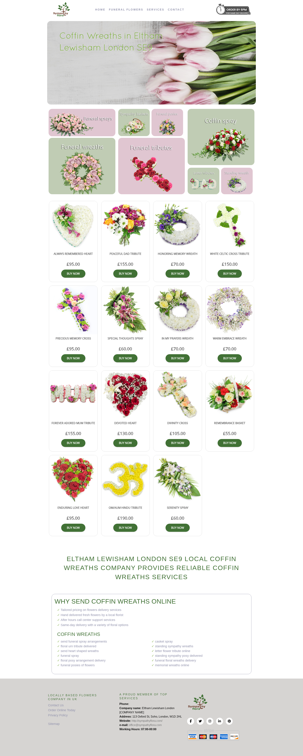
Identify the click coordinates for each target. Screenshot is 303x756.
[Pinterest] (229, 721)
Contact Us (56, 705)
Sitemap (54, 724)
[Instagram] (209, 721)
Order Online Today (61, 710)
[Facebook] (190, 721)
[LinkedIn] (219, 721)
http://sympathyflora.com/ (147, 720)
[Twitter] (200, 721)
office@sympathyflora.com (145, 725)
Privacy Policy (58, 715)
